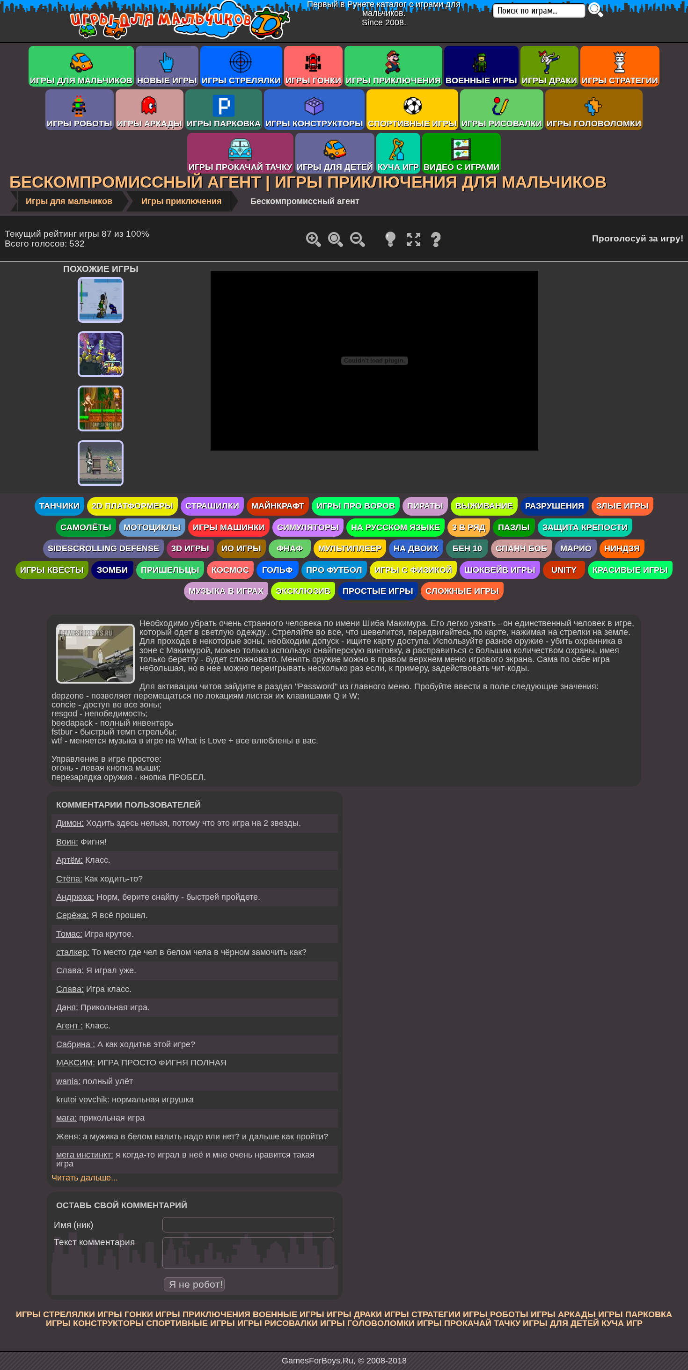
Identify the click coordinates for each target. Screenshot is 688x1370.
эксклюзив (303, 591)
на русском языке (395, 527)
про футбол (334, 570)
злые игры (622, 505)
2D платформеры (132, 505)
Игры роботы (79, 123)
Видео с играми (461, 167)
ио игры (241, 548)
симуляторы (308, 527)
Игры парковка (224, 123)
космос (230, 570)
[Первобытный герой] (100, 431)
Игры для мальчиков (81, 80)
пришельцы (170, 570)
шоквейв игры (499, 570)
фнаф (290, 548)
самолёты (85, 527)
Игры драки (549, 80)
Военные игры (481, 80)
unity (564, 570)
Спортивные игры (412, 123)
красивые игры (630, 570)
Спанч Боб (521, 548)
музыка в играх (226, 591)
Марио (576, 548)
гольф (277, 570)
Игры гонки (313, 80)
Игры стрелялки (241, 80)
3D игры (190, 548)
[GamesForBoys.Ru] (180, 37)
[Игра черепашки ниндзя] (100, 486)
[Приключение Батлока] (100, 323)
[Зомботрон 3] (100, 377)
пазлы (514, 527)
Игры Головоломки (594, 123)
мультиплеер (349, 548)
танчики (59, 505)
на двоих (416, 548)
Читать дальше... (84, 1177)
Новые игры (167, 80)
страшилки (212, 505)
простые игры (378, 591)
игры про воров (355, 505)
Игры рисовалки (501, 123)
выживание (484, 505)
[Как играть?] (436, 246)
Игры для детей (335, 167)
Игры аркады (149, 123)
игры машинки (229, 527)
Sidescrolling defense (103, 548)
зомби (112, 570)
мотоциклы (152, 527)
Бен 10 (467, 548)
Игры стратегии (620, 80)
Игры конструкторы (314, 123)
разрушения (554, 505)
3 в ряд (468, 527)
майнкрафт (277, 505)
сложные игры (462, 591)
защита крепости (585, 527)
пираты (425, 505)
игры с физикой (413, 570)
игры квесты (52, 570)
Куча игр (398, 167)
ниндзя (622, 548)
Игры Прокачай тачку (240, 167)
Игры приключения (393, 80)
